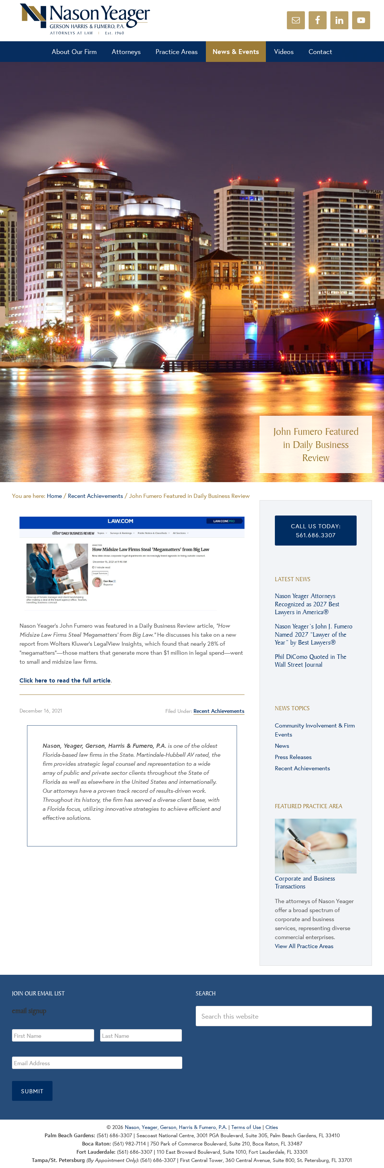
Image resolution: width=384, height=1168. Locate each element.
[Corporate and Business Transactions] (316, 869)
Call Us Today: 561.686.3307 (316, 530)
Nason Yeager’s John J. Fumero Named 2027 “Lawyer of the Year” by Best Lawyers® (313, 634)
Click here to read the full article (65, 680)
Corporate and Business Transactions (305, 882)
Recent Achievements (219, 710)
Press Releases (293, 757)
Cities (272, 1127)
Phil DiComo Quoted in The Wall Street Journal (310, 660)
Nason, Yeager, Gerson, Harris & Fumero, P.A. (85, 19)
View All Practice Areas (304, 946)
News (282, 745)
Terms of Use (246, 1127)
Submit (32, 1091)
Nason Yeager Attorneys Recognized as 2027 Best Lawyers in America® (307, 603)
